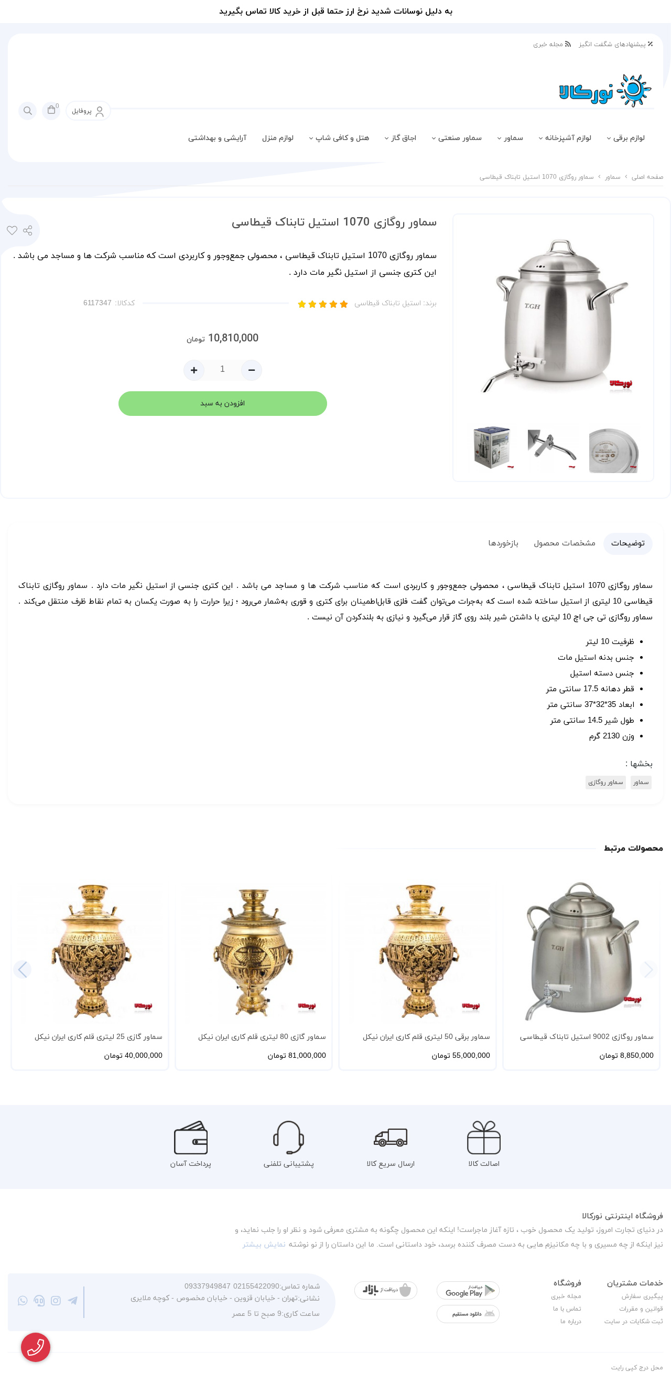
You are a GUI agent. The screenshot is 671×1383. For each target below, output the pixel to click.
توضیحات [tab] (628, 543)
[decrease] (251, 370)
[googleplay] (468, 1290)
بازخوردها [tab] (503, 543)
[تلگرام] (73, 1302)
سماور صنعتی (460, 138)
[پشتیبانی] (40, 1302)
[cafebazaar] (385, 1290)
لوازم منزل (278, 138)
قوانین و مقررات (641, 1309)
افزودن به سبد (222, 404)
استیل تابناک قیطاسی (395, 303)
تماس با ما (567, 1309)
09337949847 (208, 1287)
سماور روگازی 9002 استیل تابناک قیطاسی (587, 1037)
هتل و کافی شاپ (342, 138)
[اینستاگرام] (56, 1302)
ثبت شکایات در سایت (633, 1321)
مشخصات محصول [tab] (565, 543)
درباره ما (570, 1321)
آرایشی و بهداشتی (217, 138)
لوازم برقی (629, 138)
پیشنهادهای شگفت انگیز (613, 44)
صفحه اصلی (647, 177)
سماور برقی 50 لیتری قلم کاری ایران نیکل (426, 1037)
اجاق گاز (403, 138)
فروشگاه (567, 1283)
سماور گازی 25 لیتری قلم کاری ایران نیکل (99, 1037)
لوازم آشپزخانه (568, 138)
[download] (468, 1314)
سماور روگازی (605, 782)
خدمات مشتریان (635, 1283)
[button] (22, 969)
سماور (513, 138)
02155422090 (256, 1287)
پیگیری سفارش (642, 1296)
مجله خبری (549, 44)
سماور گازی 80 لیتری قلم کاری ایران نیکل (262, 1037)
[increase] (193, 370)
